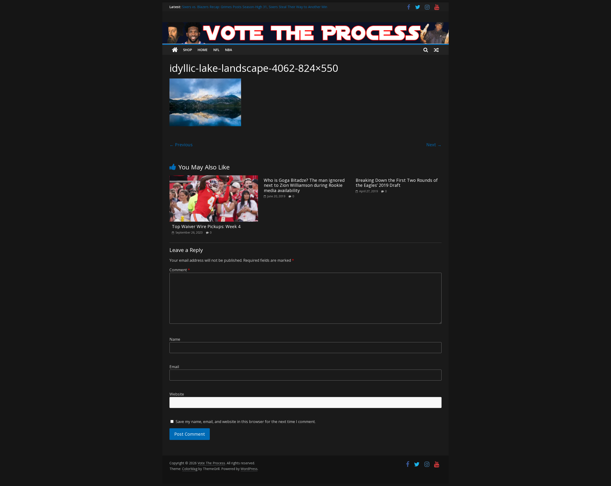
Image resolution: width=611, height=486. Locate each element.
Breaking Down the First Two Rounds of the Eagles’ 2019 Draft (397, 182)
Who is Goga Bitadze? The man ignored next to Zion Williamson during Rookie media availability (304, 185)
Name (174, 339)
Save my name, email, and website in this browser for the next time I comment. (246, 421)
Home (203, 49)
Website (176, 394)
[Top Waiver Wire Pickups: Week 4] (213, 178)
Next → (434, 144)
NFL (216, 49)
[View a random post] (436, 50)
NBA (228, 49)
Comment (179, 269)
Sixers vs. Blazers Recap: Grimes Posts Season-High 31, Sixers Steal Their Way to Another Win (254, 9)
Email (174, 366)
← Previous (181, 144)
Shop (187, 49)
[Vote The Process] (305, 25)
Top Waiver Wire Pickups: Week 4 (206, 226)
